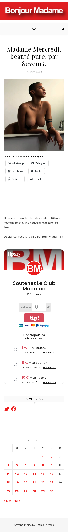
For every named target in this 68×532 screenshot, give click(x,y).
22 (43, 482)
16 (51, 474)
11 (8, 474)
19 (17, 482)
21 (34, 482)
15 (43, 474)
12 (17, 474)
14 (34, 474)
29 (43, 491)
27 (25, 491)
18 (8, 482)
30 (51, 491)
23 (51, 482)
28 (34, 491)
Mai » (16, 500)
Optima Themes (45, 525)
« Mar (7, 500)
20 (25, 482)
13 (25, 474)
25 (8, 491)
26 (17, 491)
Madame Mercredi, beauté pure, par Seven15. (34, 56)
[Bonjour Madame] (34, 11)
